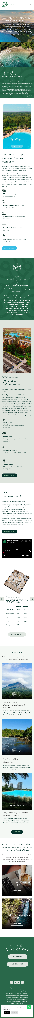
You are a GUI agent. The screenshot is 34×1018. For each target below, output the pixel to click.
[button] (14, 146)
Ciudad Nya (8, 762)
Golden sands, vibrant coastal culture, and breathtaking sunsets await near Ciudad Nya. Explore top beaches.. (17, 767)
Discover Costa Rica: (11, 703)
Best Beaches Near (11, 759)
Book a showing (17, 634)
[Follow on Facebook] (11, 982)
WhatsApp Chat (17, 964)
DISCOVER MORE (9, 248)
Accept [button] (7, 1013)
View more (17, 832)
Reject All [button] (14, 1013)
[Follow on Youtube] (18, 982)
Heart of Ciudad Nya (12, 816)
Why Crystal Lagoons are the (15, 813)
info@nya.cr (17, 956)
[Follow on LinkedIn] (22, 982)
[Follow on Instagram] (15, 982)
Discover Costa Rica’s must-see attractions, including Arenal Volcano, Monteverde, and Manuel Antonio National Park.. (17, 713)
